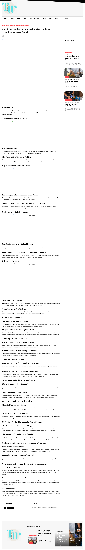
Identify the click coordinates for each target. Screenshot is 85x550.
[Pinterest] (10, 508)
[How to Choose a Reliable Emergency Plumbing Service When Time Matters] (73, 96)
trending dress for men (52, 507)
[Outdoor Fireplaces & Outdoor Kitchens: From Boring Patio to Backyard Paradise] (73, 48)
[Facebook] (5, 508)
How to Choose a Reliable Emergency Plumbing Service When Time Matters (72, 104)
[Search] (82, 18)
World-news (27, 25)
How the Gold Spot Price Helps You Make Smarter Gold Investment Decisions (72, 81)
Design (4, 25)
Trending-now (18, 25)
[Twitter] (8, 508)
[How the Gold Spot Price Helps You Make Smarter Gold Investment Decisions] (73, 73)
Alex (7, 36)
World (23, 25)
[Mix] (13, 508)
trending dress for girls (42, 507)
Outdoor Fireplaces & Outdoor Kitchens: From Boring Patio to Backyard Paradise (72, 57)
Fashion (7, 25)
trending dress (34, 507)
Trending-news (12, 25)
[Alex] (3, 36)
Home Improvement (68, 52)
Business (31, 542)
